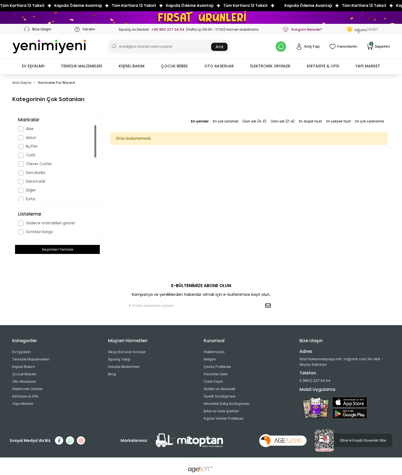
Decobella (35, 172)
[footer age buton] (283, 440)
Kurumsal (214, 340)
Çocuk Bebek (24, 374)
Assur (31, 137)
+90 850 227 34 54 (167, 29)
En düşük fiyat (310, 121)
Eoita (30, 199)
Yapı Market (22, 403)
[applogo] (349, 402)
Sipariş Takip (119, 359)
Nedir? (366, 29)
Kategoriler (24, 340)
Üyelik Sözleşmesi (219, 396)
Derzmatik (35, 181)
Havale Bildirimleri (124, 366)
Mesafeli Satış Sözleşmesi (226, 403)
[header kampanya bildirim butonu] (280, 46)
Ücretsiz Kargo (39, 231)
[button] (33, 66)
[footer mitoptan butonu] (189, 440)
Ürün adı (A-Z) (255, 121)
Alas (30, 128)
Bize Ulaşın (41, 29)
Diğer (31, 190)
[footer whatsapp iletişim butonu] (70, 440)
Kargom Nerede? (307, 29)
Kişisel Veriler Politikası (223, 418)
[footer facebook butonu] (59, 440)
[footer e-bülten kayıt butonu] (269, 305)
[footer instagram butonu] (81, 440)
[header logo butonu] (49, 46)
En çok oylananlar (369, 121)
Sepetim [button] (380, 46)
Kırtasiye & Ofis (25, 396)
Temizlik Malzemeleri (30, 359)
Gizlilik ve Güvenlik (219, 388)
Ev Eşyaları (21, 351)
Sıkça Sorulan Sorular (127, 351)
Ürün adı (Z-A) (283, 121)
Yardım (88, 29)
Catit (31, 155)
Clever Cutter (39, 164)
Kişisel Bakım (23, 366)
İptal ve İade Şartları (221, 411)
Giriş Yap (312, 46)
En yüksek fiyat (338, 121)
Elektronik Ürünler (27, 388)
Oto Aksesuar (24, 381)
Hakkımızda (214, 351)
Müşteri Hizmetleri (127, 340)
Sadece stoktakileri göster (50, 223)
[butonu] (201, 17)
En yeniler (200, 121)
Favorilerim (347, 46)
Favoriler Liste (216, 374)
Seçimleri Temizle (57, 249)
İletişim (210, 359)
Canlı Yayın (213, 381)
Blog (112, 374)
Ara (219, 47)
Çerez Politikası (217, 366)
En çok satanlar (225, 121)
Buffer (32, 146)
